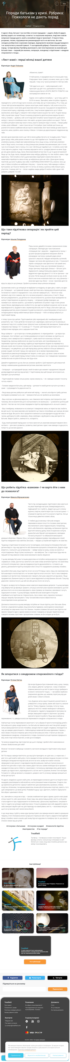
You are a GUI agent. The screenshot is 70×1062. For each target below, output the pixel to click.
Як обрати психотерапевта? (33, 1005)
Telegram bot (9, 1021)
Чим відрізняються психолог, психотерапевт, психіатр (34, 1008)
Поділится (14, 978)
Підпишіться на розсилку (14, 984)
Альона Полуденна (18, 239)
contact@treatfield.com (13, 1025)
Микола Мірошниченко (20, 497)
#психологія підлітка (55, 826)
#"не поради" (42, 829)
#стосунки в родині (36, 826)
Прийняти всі (16, 1055)
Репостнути (36, 978)
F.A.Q (52, 1005)
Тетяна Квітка (16, 680)
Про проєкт (8, 1005)
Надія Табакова (17, 66)
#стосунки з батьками (15, 826)
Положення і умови (10, 1007)
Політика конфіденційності (27, 1050)
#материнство (28, 829)
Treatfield (28, 26)
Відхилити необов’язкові (37, 1055)
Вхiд (64, 3)
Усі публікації (35, 962)
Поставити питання (11, 1023)
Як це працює (55, 1007)
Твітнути (59, 978)
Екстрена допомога (57, 1010)
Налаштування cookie (11, 1012)
